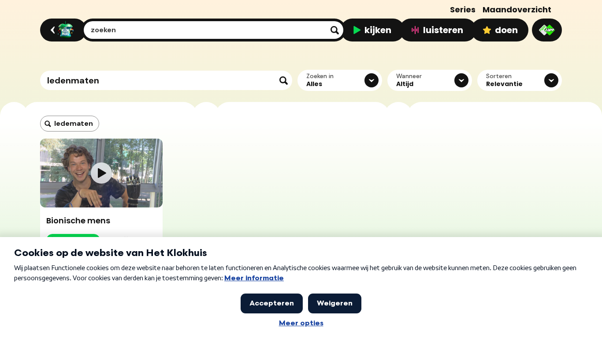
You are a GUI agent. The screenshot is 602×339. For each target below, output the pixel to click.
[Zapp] (547, 30)
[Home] (62, 30)
